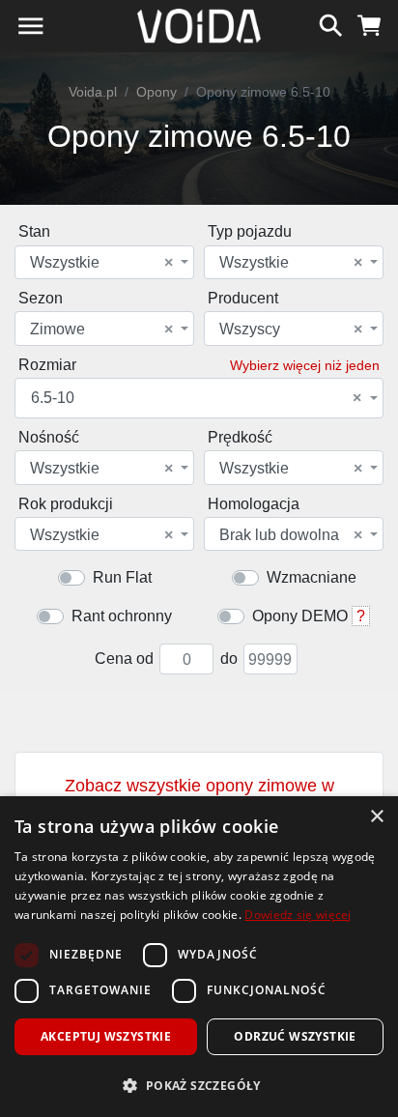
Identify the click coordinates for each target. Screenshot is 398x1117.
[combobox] (104, 262)
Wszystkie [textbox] (101, 263)
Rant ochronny (121, 616)
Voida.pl (93, 92)
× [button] (376, 817)
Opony (156, 92)
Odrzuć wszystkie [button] (294, 1036)
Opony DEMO (300, 616)
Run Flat (122, 577)
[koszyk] (369, 23)
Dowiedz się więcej (297, 914)
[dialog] (199, 956)
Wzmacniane (311, 577)
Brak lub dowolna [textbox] (290, 535)
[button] (199, 1085)
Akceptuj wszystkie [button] (106, 1036)
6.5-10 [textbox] (196, 398)
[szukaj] (331, 23)
